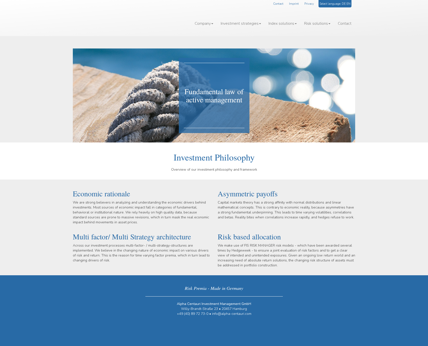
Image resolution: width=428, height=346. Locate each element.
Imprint (294, 4)
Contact (278, 4)
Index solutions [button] (281, 23)
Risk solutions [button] (316, 23)
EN (348, 4)
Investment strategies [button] (240, 23)
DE (344, 4)
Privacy (309, 4)
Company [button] (203, 23)
